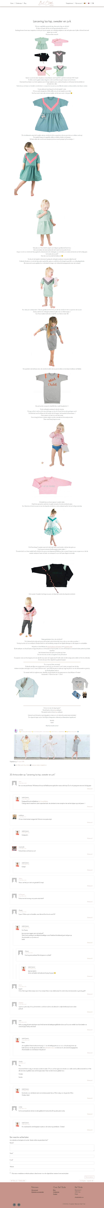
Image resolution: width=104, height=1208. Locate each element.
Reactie (11, 1143)
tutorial (28, 765)
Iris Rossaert (21, 894)
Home (11, 3)
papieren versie (68, 646)
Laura (20, 985)
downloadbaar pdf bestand (54, 646)
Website (12, 1166)
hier (55, 710)
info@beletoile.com (79, 1197)
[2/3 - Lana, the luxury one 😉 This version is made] (52, 747)
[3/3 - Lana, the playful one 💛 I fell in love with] (26, 747)
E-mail (11, 1160)
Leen (20, 781)
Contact (55, 1194)
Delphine (21, 1002)
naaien (38, 765)
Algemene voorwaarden (37, 1192)
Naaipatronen (69, 3)
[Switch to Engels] (89, 3)
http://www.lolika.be (43, 801)
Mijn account (78, 3)
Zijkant (20, 878)
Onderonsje (19, 3)
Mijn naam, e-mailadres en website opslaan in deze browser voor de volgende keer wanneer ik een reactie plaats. (40, 1173)
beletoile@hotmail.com (50, 1047)
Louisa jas (33, 765)
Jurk (16, 765)
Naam (11, 1153)
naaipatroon (43, 765)
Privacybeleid (71, 1204)
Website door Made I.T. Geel (80, 1204)
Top (25, 765)
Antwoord (89, 788)
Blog (25, 3)
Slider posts (20, 765)
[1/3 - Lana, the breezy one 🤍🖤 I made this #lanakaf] (77, 747)
